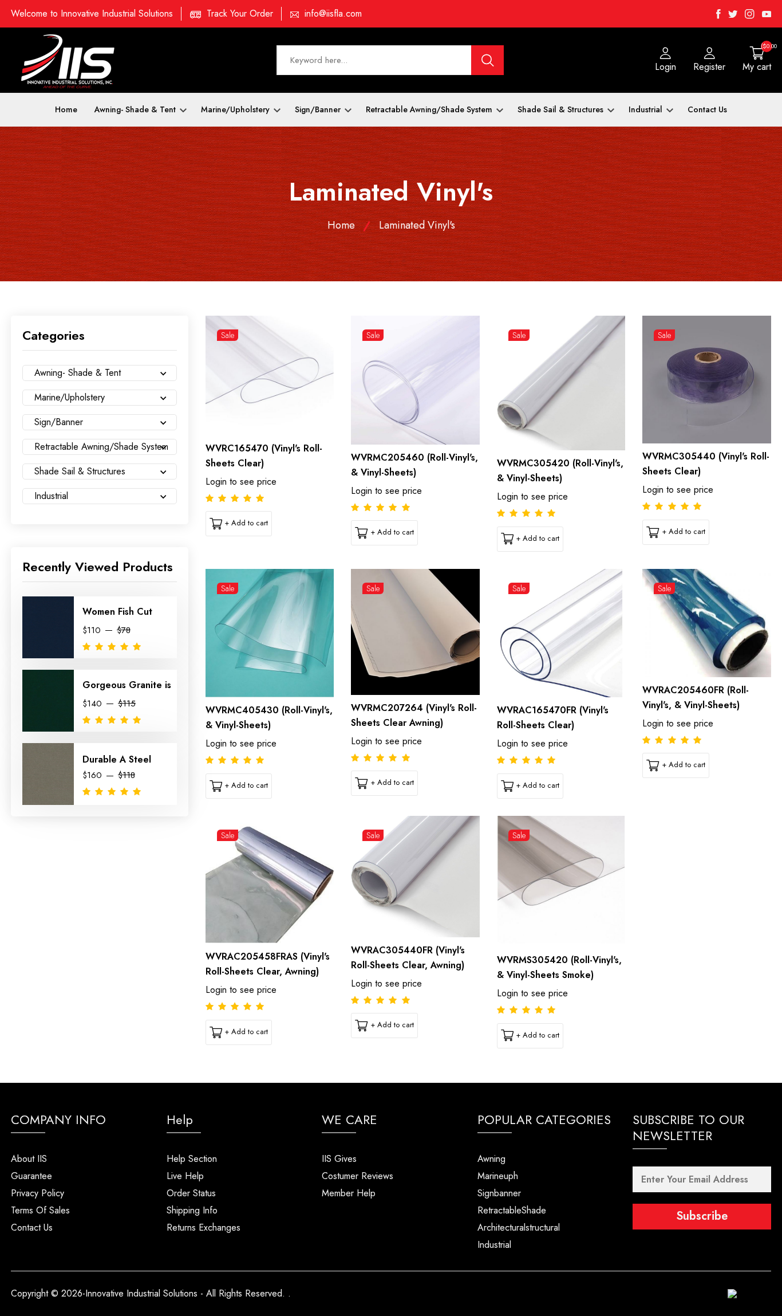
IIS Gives (339, 1158)
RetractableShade (511, 1210)
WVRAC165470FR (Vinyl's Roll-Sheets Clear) (553, 718)
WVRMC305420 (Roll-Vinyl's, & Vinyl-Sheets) (560, 471)
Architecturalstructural (518, 1227)
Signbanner (499, 1193)
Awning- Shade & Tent (136, 109)
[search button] (487, 60)
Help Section (192, 1158)
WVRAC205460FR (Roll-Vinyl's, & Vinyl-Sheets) (695, 697)
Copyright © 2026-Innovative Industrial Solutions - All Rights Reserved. (148, 1293)
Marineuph (497, 1176)
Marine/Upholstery (236, 109)
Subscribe (702, 1216)
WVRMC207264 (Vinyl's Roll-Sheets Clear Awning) (414, 715)
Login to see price (241, 481)
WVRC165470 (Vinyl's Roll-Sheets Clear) (264, 456)
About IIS (29, 1158)
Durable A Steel (116, 759)
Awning (491, 1158)
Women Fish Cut (117, 611)
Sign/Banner (319, 109)
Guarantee (31, 1176)
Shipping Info (192, 1210)
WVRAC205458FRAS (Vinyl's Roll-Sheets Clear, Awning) (268, 964)
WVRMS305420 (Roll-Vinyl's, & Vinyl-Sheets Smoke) (559, 967)
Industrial (647, 109)
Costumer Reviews (357, 1176)
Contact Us (707, 109)
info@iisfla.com (333, 13)
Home (66, 109)
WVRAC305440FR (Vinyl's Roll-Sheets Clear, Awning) (408, 958)
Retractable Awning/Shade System (430, 109)
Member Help (349, 1193)
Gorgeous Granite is (126, 685)
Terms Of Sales (40, 1210)
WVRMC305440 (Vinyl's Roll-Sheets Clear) (705, 464)
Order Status (191, 1193)
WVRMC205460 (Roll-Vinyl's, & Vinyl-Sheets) (414, 465)
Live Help (185, 1176)
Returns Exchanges (203, 1227)
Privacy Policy (37, 1193)
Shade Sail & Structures (562, 109)
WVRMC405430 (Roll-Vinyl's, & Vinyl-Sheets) (269, 718)
